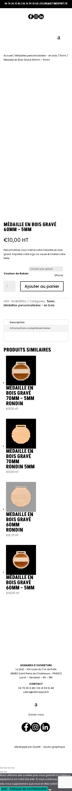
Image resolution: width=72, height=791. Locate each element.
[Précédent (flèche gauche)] (1, 771)
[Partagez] (9, 767)
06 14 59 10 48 (30, 3)
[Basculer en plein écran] (5, 767)
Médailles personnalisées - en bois (36, 55)
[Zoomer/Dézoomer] (1, 767)
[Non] (49, 789)
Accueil (8, 55)
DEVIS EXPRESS (36, 49)
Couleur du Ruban (16, 273)
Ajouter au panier (42, 286)
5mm (63, 55)
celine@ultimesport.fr (53, 3)
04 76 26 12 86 (12, 3)
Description (17, 322)
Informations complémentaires (30, 328)
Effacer (59, 275)
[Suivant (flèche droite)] (5, 771)
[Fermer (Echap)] (13, 767)
